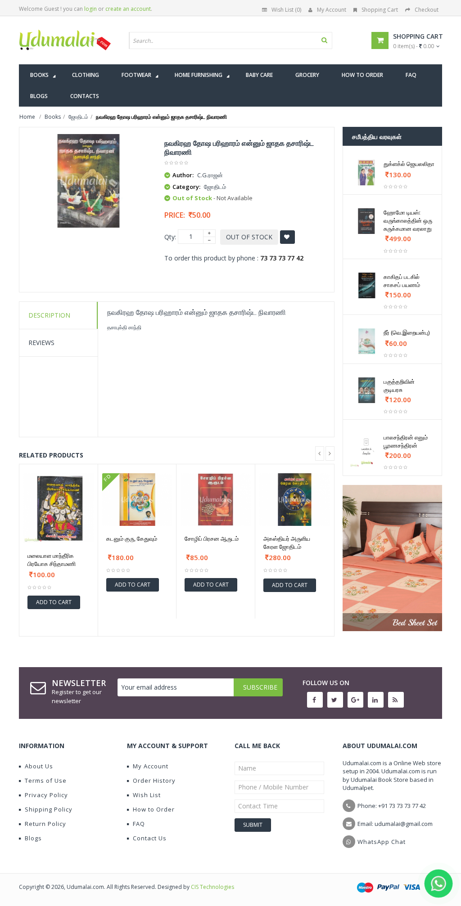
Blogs (33, 838)
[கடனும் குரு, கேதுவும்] (137, 499)
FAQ (139, 824)
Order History (154, 780)
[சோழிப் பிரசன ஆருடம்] (216, 499)
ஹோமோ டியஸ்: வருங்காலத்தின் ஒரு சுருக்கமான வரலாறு (408, 220)
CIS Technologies (212, 887)
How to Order (154, 809)
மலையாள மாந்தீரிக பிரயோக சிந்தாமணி (51, 560)
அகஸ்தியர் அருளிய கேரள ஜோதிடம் (286, 542)
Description (49, 315)
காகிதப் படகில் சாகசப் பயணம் (402, 281)
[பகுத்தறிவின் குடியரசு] (367, 390)
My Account (331, 9)
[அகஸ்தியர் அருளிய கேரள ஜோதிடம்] (294, 499)
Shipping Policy (48, 809)
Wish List (147, 795)
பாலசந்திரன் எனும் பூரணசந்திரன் (406, 441)
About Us (39, 766)
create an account (128, 9)
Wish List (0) (286, 9)
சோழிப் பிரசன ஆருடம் (212, 538)
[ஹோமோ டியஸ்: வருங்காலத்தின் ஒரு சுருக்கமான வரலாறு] (367, 221)
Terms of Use (46, 780)
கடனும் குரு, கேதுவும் (131, 538)
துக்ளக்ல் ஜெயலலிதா (409, 164)
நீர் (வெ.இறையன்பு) (406, 332)
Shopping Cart (380, 9)
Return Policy (45, 824)
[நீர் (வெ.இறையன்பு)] (367, 341)
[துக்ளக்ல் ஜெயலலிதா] (367, 172)
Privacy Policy (46, 795)
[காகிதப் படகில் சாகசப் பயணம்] (367, 285)
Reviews (41, 342)
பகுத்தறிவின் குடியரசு (399, 385)
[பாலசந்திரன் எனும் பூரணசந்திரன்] (367, 450)
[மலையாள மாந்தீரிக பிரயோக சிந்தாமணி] (58, 508)
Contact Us (150, 838)
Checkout (426, 9)
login (90, 9)
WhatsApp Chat (381, 842)
